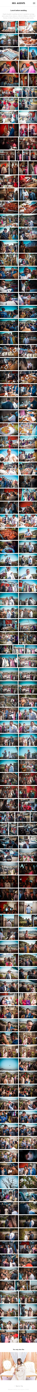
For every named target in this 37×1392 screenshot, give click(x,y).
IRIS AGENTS (18, 3)
